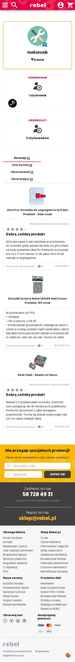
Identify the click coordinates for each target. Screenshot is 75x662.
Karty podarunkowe (53, 587)
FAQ (5, 571)
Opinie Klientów (51, 542)
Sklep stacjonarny (51, 550)
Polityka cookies (51, 600)
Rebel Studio (11, 596)
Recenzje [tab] (21, 158)
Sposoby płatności (14, 558)
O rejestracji (10, 567)
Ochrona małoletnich (54, 567)
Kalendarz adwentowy (54, 563)
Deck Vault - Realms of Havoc (37, 375)
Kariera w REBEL (50, 608)
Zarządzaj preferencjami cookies (68, 654)
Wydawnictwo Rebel (16, 587)
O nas (44, 537)
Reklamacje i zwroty (15, 546)
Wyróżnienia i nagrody (55, 546)
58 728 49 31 (37, 494)
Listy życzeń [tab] (21, 165)
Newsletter (47, 583)
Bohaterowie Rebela (53, 558)
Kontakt (7, 542)
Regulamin (42, 651)
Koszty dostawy (12, 537)
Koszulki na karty (13, 583)
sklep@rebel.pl (37, 518)
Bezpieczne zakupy (15, 554)
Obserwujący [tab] (21, 179)
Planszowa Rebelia (14, 604)
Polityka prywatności (17, 651)
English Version (12, 600)
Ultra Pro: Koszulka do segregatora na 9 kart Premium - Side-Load (37, 212)
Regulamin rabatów (15, 563)
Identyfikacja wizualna (54, 571)
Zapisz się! (57, 474)
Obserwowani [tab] (21, 172)
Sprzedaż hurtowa (14, 591)
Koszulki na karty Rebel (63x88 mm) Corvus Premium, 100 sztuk (37, 301)
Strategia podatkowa (53, 604)
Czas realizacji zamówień (18, 550)
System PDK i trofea (52, 591)
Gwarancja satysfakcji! (54, 554)
